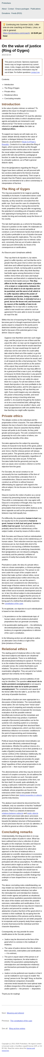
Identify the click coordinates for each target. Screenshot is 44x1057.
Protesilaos (6, 3)
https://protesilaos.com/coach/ (16, 33)
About (4, 9)
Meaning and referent (15, 1013)
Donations (6, 13)
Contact (11, 9)
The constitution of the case (21, 1021)
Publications (36, 9)
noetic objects (32, 813)
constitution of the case (14, 603)
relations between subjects (12, 813)
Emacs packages (22, 9)
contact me (35, 72)
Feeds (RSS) (16, 13)
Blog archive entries (17, 1028)
